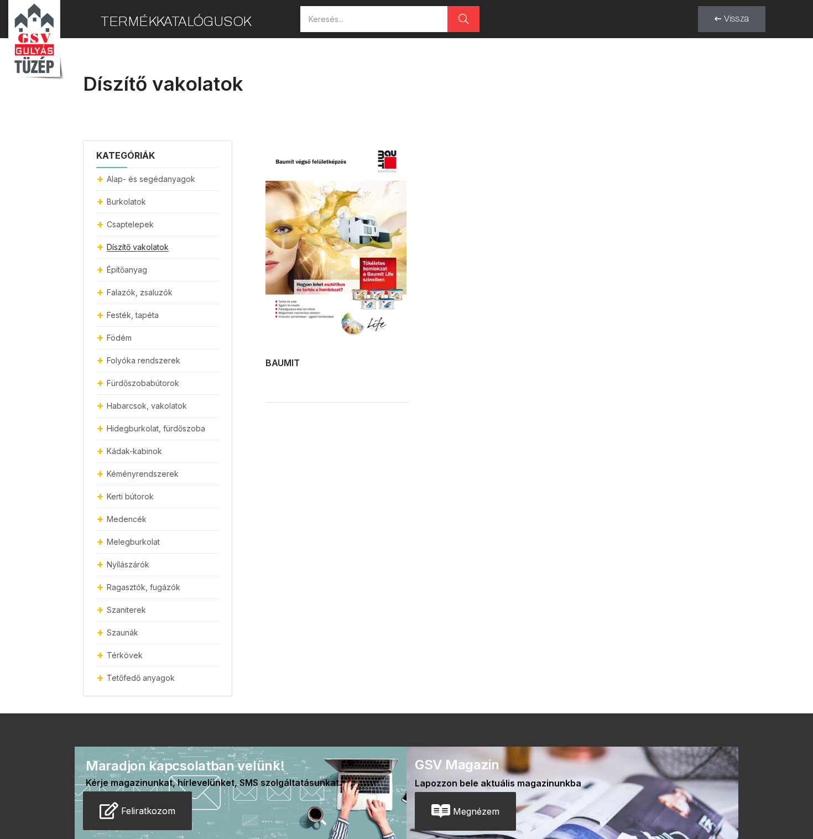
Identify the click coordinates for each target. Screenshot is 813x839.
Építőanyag (127, 269)
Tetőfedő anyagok (141, 677)
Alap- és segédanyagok (151, 179)
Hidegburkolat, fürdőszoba (156, 428)
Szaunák (122, 632)
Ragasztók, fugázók (143, 587)
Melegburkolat (133, 541)
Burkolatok (126, 201)
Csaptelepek (130, 224)
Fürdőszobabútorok (143, 383)
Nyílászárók (128, 564)
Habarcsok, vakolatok (147, 405)
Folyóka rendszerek (143, 360)
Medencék (127, 519)
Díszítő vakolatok (138, 247)
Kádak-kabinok (134, 451)
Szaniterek (126, 609)
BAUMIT (282, 362)
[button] (731, 19)
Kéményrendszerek (143, 473)
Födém (119, 337)
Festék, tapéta (133, 315)
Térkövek (125, 655)
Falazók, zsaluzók (140, 292)
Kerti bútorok (130, 496)
